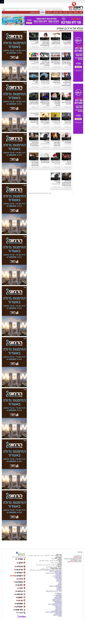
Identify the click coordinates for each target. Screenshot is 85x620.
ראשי (80, 12)
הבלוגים (75, 30)
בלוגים (42, 12)
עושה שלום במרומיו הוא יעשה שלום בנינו (66, 102)
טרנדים (60, 567)
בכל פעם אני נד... (67, 143)
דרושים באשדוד (58, 607)
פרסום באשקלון (58, 602)
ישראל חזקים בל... (34, 43)
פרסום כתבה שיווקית (57, 615)
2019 (30, 193)
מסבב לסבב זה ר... (67, 123)
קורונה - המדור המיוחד (56, 568)
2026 (50, 193)
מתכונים (60, 584)
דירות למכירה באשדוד (57, 599)
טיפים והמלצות (34, 12)
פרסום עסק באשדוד (57, 601)
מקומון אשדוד (59, 587)
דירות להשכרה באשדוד (57, 600)
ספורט (56, 560)
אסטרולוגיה (47, 555)
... (70, 45)
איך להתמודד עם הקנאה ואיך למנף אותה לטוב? (55, 62)
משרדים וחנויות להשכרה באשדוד (55, 604)
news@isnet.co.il (77, 557)
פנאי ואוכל (39, 570)
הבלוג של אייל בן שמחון (76, 14)
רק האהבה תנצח (55, 161)
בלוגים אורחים (56, 14)
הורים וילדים (59, 585)
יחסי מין (60, 583)
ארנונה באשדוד (58, 609)
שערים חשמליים (58, 572)
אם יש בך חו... (57, 83)
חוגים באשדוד (59, 608)
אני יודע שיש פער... (34, 63)
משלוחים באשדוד (58, 597)
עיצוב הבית (59, 580)
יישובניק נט (59, 594)
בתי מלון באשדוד (58, 593)
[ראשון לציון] (73, 10)
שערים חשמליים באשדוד (56, 611)
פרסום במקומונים (58, 595)
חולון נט (60, 616)
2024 (44, 193)
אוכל (60, 12)
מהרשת (55, 12)
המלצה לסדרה (58, 575)
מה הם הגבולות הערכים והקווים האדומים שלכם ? (55, 42)
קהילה (65, 12)
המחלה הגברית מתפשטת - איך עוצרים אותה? (67, 42)
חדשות (76, 12)
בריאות (55, 567)
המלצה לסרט (59, 574)
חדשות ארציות (54, 558)
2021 (35, 193)
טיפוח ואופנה (59, 581)
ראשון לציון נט (59, 570)
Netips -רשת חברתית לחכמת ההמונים (54, 573)
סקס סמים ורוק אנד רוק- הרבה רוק (34, 122)
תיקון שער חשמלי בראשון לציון (55, 586)
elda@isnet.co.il (71, 561)
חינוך (61, 562)
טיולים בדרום (59, 579)
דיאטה (60, 582)
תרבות (70, 12)
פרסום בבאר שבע (58, 603)
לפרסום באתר (40, 9)
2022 (38, 193)
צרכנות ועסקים (33, 570)
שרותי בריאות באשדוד (57, 605)
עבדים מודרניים (56, 120)
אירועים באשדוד (58, 606)
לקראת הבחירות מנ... (45, 143)
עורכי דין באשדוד (58, 610)
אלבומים (59, 559)
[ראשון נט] (79, 552)
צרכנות (52, 555)
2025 (47, 193)
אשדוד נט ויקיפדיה (58, 614)
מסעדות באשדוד (58, 598)
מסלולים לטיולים (58, 578)
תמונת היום (41, 560)
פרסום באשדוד (58, 613)
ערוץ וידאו (52, 570)
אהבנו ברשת (46, 570)
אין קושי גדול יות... (34, 83)
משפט (60, 558)
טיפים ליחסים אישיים (57, 576)
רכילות (60, 560)
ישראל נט (59, 588)
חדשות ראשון (58, 557)
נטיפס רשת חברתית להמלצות (55, 571)
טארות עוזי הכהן (65, 14)
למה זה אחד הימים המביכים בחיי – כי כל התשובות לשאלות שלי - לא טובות (66, 83)
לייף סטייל (49, 12)
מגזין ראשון (59, 554)
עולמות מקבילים (45, 80)
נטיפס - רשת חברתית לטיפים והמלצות (54, 591)
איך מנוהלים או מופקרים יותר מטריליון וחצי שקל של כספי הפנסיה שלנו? (34, 164)
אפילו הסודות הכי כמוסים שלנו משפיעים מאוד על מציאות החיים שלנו (44, 43)
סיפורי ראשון (37, 555)
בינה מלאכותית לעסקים (46, 569)
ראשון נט (80, 30)
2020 (32, 193)
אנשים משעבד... (45, 123)
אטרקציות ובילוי (49, 567)
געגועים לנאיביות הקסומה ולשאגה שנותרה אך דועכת (33, 102)
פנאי (61, 555)
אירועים (51, 560)
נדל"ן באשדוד (59, 589)
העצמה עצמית (58, 577)
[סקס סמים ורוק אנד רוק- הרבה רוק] (33, 114)
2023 (41, 193)
